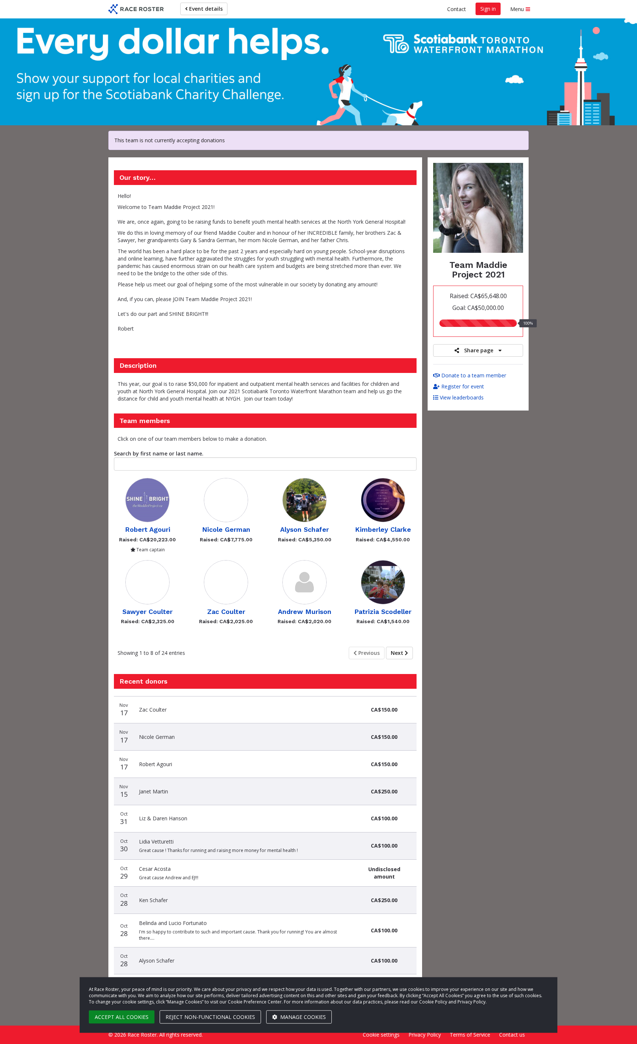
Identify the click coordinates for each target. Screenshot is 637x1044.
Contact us (512, 1034)
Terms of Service (470, 1034)
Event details (205, 8)
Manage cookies (302, 1016)
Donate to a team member (473, 375)
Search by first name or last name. (158, 453)
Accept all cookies (122, 1016)
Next (398, 652)
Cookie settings (381, 1034)
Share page (479, 350)
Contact (456, 9)
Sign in (488, 8)
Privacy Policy (424, 1034)
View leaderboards (461, 397)
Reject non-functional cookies (210, 1016)
